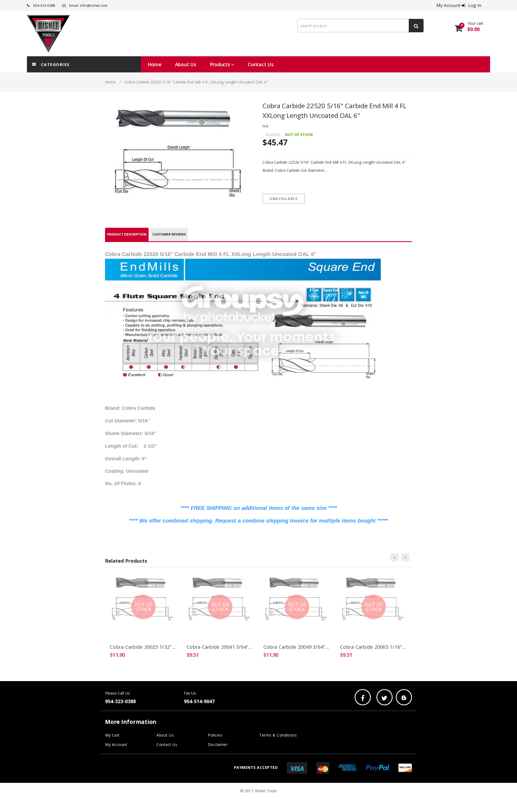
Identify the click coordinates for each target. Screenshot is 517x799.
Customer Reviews (169, 234)
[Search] (416, 25)
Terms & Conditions (278, 735)
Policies (215, 735)
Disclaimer (218, 744)
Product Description (126, 234)
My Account (116, 744)
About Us (165, 735)
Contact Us (166, 744)
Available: (273, 134)
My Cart (112, 735)
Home (110, 82)
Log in (474, 5)
